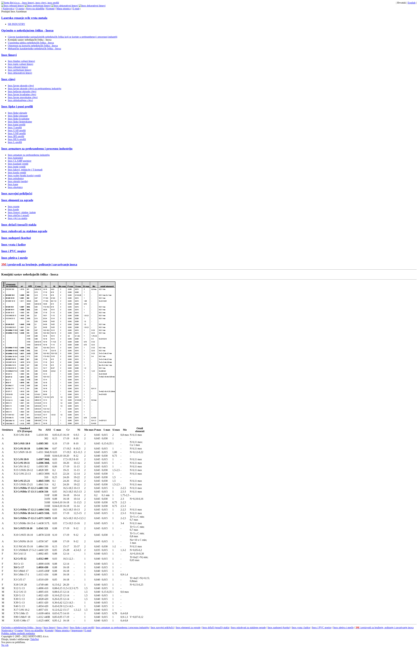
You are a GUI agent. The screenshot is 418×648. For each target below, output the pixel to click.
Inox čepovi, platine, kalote (22, 212)
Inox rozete (13, 206)
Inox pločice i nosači (18, 215)
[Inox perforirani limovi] (38, 5)
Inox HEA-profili (17, 139)
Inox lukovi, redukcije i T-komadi (25, 169)
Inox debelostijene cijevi (20, 100)
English (412, 2)
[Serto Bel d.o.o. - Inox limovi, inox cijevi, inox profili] (30, 2)
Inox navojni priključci (16, 193)
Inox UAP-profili (17, 130)
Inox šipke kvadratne (18, 118)
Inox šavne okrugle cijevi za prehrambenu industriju (34, 88)
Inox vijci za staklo (17, 218)
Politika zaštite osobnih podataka (18, 633)
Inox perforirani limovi (19, 70)
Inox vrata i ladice (13, 244)
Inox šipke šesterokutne (20, 121)
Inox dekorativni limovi (20, 72)
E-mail (75, 8)
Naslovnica (8, 8)
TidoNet (34, 639)
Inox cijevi (8, 79)
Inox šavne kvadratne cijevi (22, 94)
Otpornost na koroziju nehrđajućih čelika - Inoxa (33, 45)
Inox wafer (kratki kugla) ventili (24, 175)
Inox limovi (9, 55)
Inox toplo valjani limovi (20, 64)
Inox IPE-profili (16, 136)
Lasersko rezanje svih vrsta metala (24, 18)
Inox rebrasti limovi (18, 67)
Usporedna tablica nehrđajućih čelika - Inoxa (31, 42)
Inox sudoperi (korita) (16, 238)
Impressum (77, 630)
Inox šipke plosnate (18, 115)
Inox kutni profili (16, 124)
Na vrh (4, 645)
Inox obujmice (15, 187)
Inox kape (13, 184)
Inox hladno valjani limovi (21, 61)
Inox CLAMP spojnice (19, 160)
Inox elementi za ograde (17, 200)
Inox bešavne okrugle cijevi (22, 91)
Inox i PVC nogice (13, 251)
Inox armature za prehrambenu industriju (29, 155)
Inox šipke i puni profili (17, 106)
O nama (20, 8)
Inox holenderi (15, 157)
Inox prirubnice (16, 178)
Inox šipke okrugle (17, 112)
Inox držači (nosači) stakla (18, 224)
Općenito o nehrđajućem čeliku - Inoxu (27, 30)
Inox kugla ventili (17, 172)
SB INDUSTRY (16, 24)
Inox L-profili (15, 142)
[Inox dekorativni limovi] (64, 5)
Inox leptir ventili (16, 166)
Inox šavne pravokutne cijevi (23, 97)
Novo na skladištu (35, 8)
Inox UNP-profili (17, 133)
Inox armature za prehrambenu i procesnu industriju (36, 148)
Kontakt (50, 8)
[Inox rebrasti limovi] (12, 5)
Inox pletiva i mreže (14, 257)
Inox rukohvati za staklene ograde (24, 231)
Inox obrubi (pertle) (18, 181)
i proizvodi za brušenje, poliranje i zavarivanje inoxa (39, 264)
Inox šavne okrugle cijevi (21, 85)
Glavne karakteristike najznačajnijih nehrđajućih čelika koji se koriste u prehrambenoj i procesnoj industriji (62, 36)
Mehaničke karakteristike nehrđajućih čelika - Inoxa (34, 48)
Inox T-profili (15, 127)
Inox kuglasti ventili (18, 163)
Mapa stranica (63, 8)
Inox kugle (13, 209)
